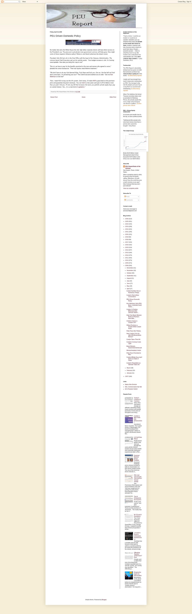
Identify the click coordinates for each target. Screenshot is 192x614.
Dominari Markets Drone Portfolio (137, 458)
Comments (129, 200)
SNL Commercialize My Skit (133, 387)
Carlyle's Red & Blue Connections (133, 295)
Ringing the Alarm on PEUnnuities (138, 574)
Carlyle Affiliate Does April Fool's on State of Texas (134, 358)
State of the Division (131, 384)
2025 (127, 221)
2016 (127, 245)
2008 (127, 265)
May (128, 286)
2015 (127, 247)
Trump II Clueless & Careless (137, 399)
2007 (127, 376)
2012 (127, 255)
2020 (127, 234)
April (128, 288)
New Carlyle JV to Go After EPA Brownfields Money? (134, 335)
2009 (127, 263)
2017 (127, 242)
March (129, 368)
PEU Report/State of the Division (132, 167)
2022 (127, 229)
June (128, 283)
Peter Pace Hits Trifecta (134, 331)
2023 (127, 226)
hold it (84, 83)
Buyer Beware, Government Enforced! (134, 347)
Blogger (104, 599)
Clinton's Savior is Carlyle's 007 (132, 321)
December (130, 268)
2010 (127, 260)
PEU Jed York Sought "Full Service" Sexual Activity (138, 478)
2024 (127, 224)
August (129, 278)
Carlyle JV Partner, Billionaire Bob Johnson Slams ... (133, 311)
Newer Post (53, 97)
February (130, 370)
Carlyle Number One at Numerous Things (133, 291)
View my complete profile (130, 188)
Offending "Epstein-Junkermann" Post (138, 555)
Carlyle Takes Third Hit (133, 339)
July (128, 281)
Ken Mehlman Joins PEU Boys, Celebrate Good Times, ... (134, 305)
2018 (127, 239)
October (129, 273)
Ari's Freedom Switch (131, 389)
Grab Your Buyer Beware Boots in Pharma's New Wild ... (134, 316)
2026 (127, 219)
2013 (127, 252)
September (130, 275)
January (129, 373)
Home (83, 97)
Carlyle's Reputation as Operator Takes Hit (134, 363)
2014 (127, 250)
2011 (127, 258)
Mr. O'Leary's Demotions (138, 515)
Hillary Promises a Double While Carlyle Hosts (134, 326)
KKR (94, 81)
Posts (127, 196)
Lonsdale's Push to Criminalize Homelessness (138, 536)
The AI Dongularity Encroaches (137, 498)
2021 (127, 232)
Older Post (113, 97)
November (130, 270)
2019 (127, 237)
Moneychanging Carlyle (134, 350)
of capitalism (80, 87)
